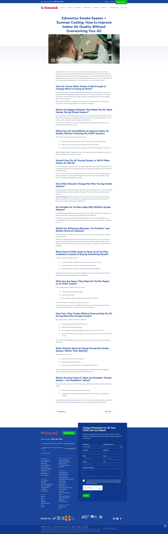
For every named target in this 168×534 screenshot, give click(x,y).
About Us (43, 496)
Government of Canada (65, 94)
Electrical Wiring (62, 463)
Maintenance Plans (114, 7)
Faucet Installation (63, 475)
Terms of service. (86, 526)
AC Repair (43, 482)
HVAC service (80, 175)
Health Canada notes (64, 213)
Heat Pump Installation (46, 468)
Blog (126, 7)
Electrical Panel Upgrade (64, 461)
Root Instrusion (62, 506)
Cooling (70, 7)
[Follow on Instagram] (114, 519)
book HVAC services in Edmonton (75, 402)
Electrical (104, 7)
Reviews (43, 506)
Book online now (69, 433)
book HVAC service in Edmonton (75, 201)
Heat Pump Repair (45, 470)
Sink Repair (61, 491)
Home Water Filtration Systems (66, 479)
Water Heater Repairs (64, 497)
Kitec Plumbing (62, 482)
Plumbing (96, 7)
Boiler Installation (45, 461)
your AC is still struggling (64, 340)
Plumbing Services (63, 486)
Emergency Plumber (63, 474)
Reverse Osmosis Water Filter (65, 487)
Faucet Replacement (64, 477)
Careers (43, 500)
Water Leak (61, 499)
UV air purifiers (89, 241)
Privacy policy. (79, 526)
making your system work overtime (88, 384)
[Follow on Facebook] (121, 519)
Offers (112, 1)
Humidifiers (43, 472)
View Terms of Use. (93, 483)
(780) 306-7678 (58, 1)
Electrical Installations (64, 460)
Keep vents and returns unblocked (72, 327)
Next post (108, 411)
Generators (61, 466)
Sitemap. (73, 526)
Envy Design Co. (114, 528)
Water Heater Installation (64, 496)
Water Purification (63, 501)
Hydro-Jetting (62, 480)
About (121, 7)
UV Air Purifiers (44, 475)
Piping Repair (62, 484)
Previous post (61, 411)
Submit (86, 495)
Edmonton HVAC (45, 473)
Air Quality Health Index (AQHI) (82, 92)
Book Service (121, 2)
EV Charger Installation (64, 465)
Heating (63, 7)
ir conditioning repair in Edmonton (86, 369)
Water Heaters (87, 7)
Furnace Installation (45, 465)
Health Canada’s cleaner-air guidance (66, 152)
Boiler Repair (44, 463)
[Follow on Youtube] (117, 519)
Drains (60, 508)
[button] (100, 517)
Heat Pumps (78, 7)
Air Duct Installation (45, 460)
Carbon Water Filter (63, 472)
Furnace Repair (44, 466)
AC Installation (44, 480)
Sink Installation (62, 489)
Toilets (60, 494)
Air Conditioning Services (47, 484)
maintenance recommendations (90, 268)
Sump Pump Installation (64, 492)
